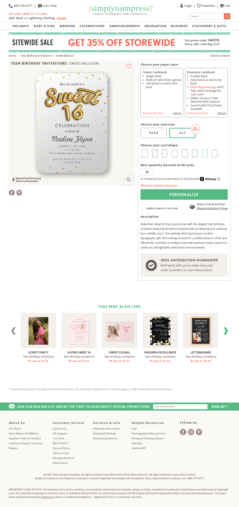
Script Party (38, 352)
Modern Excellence (160, 352)
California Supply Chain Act (26, 443)
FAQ (134, 428)
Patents (13, 448)
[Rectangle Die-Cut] (144, 153)
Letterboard (200, 352)
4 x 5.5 (153, 133)
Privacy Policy (61, 448)
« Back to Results (219, 56)
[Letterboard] (200, 330)
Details (177, 113)
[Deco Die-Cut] (174, 153)
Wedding (67, 26)
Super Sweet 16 (79, 352)
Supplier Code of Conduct (25, 438)
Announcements (124, 26)
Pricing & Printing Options (148, 438)
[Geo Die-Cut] (214, 153)
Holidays (21, 26)
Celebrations (92, 26)
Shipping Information (106, 428)
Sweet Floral (119, 352)
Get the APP (139, 448)
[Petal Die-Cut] (154, 153)
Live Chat (49, 6)
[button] (129, 179)
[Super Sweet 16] (79, 330)
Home (12, 56)
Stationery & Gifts (209, 26)
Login (188, 6)
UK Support (60, 433)
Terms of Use (61, 453)
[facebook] (183, 432)
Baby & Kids (44, 26)
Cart (227, 6)
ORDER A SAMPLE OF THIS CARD (162, 208)
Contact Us (60, 428)
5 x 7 (182, 133)
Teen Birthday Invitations (36, 56)
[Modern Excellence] (160, 330)
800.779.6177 (22, 6)
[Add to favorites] (129, 66)
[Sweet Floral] (119, 328)
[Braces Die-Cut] (164, 153)
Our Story (15, 428)
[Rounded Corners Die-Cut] (204, 153)
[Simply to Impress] (120, 14)
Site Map (137, 443)
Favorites (209, 6)
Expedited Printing (104, 433)
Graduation (155, 26)
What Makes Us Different (24, 433)
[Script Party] (38, 330)
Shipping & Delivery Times (212, 208)
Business (179, 26)
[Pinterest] (19, 193)
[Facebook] (12, 193)
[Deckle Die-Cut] (184, 153)
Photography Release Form (148, 433)
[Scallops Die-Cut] (194, 153)
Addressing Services (105, 438)
